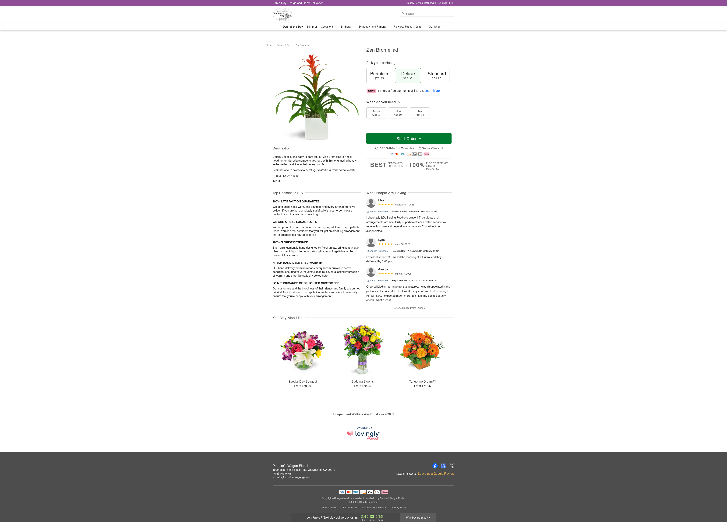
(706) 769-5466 (282, 473)
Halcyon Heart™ (401, 251)
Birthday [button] (346, 26)
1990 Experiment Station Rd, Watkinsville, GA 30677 (304, 469)
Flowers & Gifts (284, 45)
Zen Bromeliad (399, 211)
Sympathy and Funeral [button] (373, 26)
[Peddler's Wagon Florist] (300, 14)
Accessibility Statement (374, 507)
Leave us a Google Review (436, 473)
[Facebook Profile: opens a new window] (435, 465)
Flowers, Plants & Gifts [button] (408, 26)
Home (269, 45)
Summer (312, 26)
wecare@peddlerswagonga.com (292, 477)
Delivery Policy (398, 507)
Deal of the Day (293, 26)
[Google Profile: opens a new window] (443, 465)
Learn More (432, 90)
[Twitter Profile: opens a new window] (451, 465)
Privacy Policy (350, 507)
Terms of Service (329, 507)
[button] (717, 506)
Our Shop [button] (435, 26)
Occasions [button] (327, 26)
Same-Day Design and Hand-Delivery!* (298, 3)
